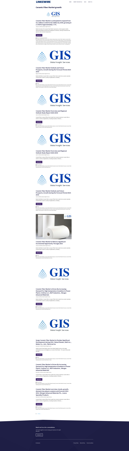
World (46, 37)
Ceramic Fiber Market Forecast (52, 41)
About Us (90, 1)
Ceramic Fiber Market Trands (46, 359)
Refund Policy (82, 443)
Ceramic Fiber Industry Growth (47, 40)
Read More (39, 35)
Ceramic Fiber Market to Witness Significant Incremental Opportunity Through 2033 (51, 243)
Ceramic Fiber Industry (61, 39)
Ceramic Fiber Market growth (62, 41)
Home (70, 1)
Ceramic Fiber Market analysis (41, 41)
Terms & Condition (90, 443)
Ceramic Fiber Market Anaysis (50, 256)
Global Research (41, 44)
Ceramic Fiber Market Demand (50, 84)
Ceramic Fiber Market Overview (46, 85)
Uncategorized (42, 37)
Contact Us (39, 435)
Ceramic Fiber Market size (57, 42)
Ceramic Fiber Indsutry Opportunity (51, 39)
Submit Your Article (77, 1)
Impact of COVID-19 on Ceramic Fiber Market (48, 87)
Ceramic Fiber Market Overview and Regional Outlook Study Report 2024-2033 (51, 112)
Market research (56, 44)
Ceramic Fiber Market (67, 40)
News (38, 37)
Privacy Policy (75, 443)
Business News (42, 39)
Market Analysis (50, 44)
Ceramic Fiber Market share (48, 42)
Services (62, 44)
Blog (85, 1)
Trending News (67, 44)
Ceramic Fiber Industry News (58, 40)
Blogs (38, 39)
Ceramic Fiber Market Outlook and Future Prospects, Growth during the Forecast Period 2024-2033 (53, 70)
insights (45, 44)
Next (39, 413)
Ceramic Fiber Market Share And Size (59, 85)
